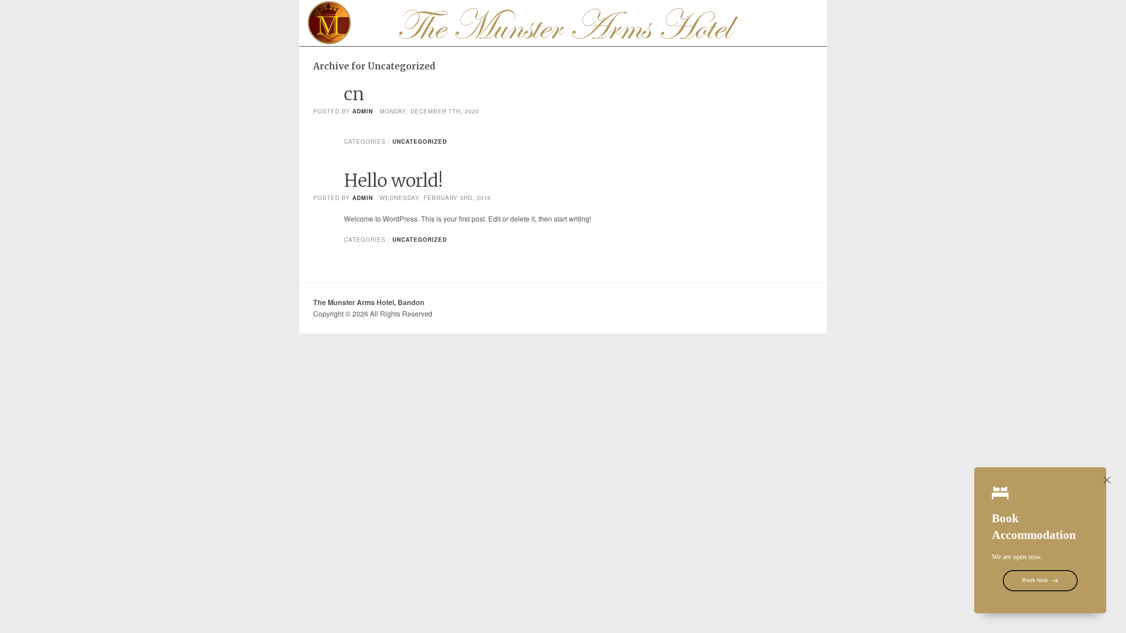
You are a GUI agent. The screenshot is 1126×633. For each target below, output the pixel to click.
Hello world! (393, 181)
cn (354, 94)
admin (362, 111)
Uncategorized (419, 142)
